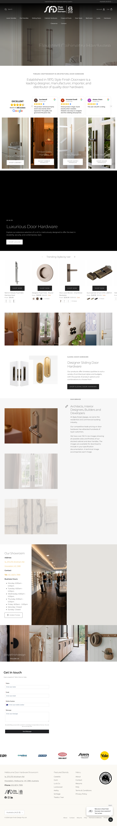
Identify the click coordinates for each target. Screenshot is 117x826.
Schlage (57, 794)
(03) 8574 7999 (14, 785)
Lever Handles (11, 18)
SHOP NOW (17, 288)
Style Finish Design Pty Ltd (18, 817)
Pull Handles (24, 18)
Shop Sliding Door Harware (83, 387)
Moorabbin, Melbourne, (14, 781)
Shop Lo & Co (14, 242)
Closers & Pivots (66, 18)
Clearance (54, 23)
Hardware (107, 18)
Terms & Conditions (83, 790)
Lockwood (58, 787)
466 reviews (21, 108)
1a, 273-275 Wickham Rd (14, 562)
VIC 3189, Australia (31, 781)
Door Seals (78, 18)
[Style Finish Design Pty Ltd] (58, 9)
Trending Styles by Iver (58, 256)
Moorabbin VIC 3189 (13, 566)
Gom (56, 780)
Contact (63, 23)
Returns (79, 784)
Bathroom (89, 18)
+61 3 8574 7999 (12, 575)
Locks (98, 18)
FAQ (77, 787)
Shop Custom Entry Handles (22, 57)
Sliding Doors (36, 18)
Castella (57, 777)
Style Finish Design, (81, 417)
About (78, 777)
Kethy (56, 790)
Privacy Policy (81, 794)
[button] (32, 106)
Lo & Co (57, 784)
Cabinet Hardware (51, 18)
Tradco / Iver (59, 797)
